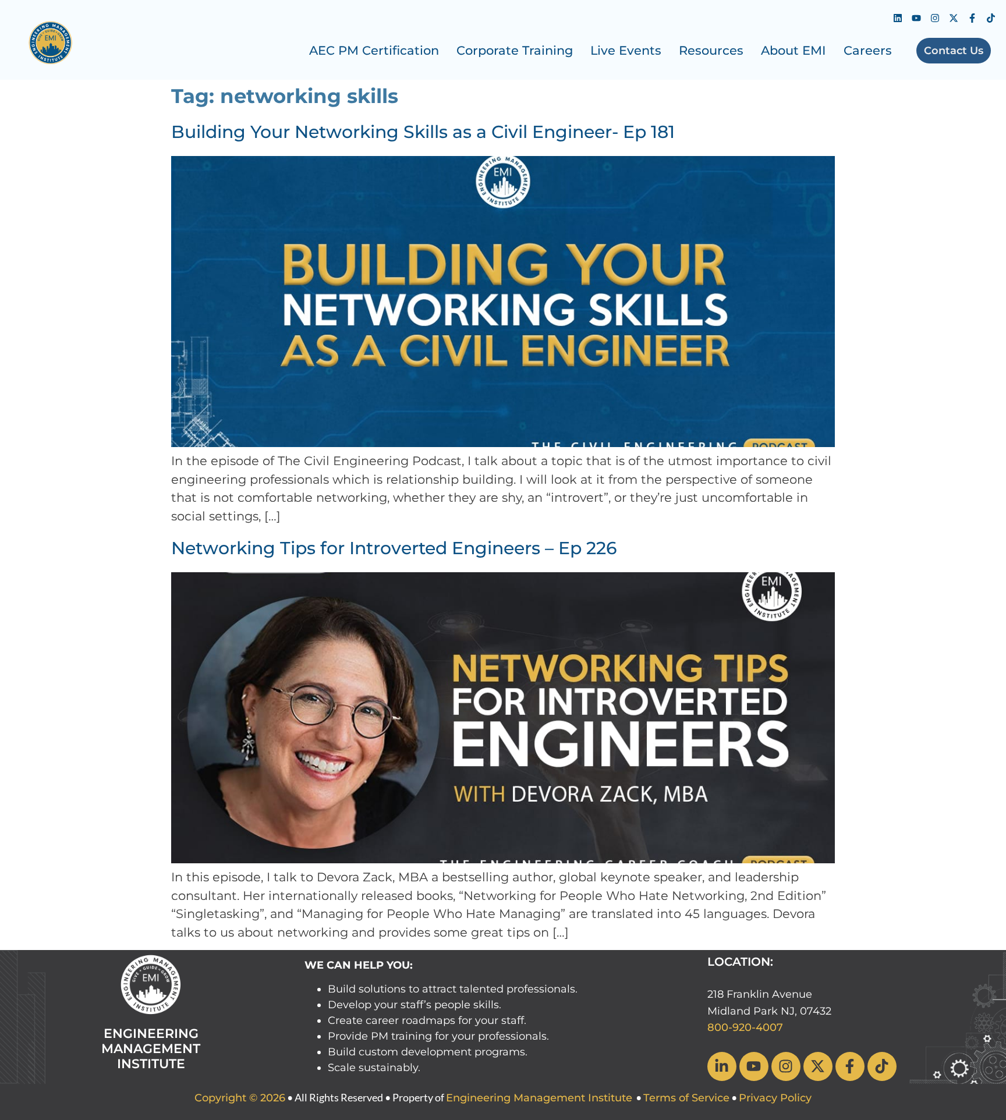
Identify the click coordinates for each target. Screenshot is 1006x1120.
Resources (711, 50)
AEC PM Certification (374, 50)
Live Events (625, 50)
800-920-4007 (745, 1027)
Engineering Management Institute (539, 1097)
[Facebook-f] (972, 18)
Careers (868, 50)
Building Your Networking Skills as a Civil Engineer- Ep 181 (423, 132)
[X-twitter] (953, 18)
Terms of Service (686, 1097)
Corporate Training (514, 50)
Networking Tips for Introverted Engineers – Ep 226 (394, 548)
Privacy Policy (775, 1097)
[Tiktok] (991, 18)
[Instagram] (935, 18)
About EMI (793, 50)
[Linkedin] (897, 18)
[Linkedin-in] (721, 1066)
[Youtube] (916, 18)
